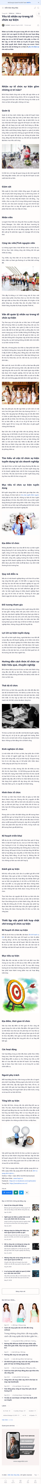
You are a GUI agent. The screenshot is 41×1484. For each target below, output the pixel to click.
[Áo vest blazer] (17, 1386)
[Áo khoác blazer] (18, 1395)
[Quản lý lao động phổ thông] (35, 1207)
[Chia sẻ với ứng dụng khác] (27, 1192)
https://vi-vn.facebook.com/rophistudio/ (22, 1181)
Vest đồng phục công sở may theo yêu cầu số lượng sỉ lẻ (20, 1390)
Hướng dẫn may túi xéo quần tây (16, 1355)
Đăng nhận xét (20, 1291)
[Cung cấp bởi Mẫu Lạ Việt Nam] (22, 1341)
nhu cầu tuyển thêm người (30, 495)
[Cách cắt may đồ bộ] (18, 1359)
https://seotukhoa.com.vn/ (18, 1183)
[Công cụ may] (22, 1325)
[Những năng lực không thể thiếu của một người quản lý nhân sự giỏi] (35, 1233)
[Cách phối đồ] (17, 1377)
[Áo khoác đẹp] (27, 1395)
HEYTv (29, 2)
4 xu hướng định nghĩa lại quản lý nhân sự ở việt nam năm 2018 (17, 1272)
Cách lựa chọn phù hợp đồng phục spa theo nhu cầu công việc (21, 1372)
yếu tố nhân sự (33, 47)
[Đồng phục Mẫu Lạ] (32, 1368)
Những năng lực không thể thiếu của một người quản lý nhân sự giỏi (16, 1231)
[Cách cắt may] (16, 1352)
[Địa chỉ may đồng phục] (19, 1368)
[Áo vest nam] (25, 1386)
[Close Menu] (38, 2)
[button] (34, 7)
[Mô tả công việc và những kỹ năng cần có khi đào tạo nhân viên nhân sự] (35, 1246)
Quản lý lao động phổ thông (13, 1205)
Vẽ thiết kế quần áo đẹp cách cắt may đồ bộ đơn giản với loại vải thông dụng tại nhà (21, 1363)
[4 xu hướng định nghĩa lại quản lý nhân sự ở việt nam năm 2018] (35, 1273)
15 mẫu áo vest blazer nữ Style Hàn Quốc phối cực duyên (20, 1399)
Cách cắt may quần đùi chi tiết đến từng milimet (18, 1329)
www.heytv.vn (18, 1178)
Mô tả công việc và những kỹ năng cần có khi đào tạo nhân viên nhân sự (17, 1245)
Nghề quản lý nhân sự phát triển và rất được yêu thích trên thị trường (17, 1218)
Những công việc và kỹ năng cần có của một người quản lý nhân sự (17, 1259)
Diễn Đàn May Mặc (11, 8)
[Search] (38, 7)
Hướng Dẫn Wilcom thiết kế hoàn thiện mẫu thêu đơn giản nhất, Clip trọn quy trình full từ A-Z (21, 1346)
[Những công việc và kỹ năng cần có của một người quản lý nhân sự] (35, 1260)
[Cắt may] (15, 1325)
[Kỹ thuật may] (28, 1359)
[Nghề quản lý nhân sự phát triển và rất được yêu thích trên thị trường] (35, 1219)
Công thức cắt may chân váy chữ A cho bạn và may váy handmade (20, 1381)
